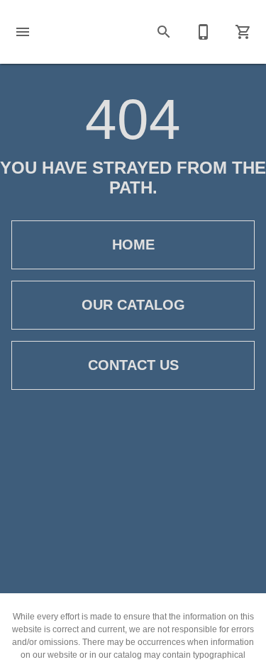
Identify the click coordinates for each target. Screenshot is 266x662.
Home (133, 244)
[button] (23, 32)
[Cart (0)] (243, 32)
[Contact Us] (204, 32)
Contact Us (133, 365)
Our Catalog (133, 305)
